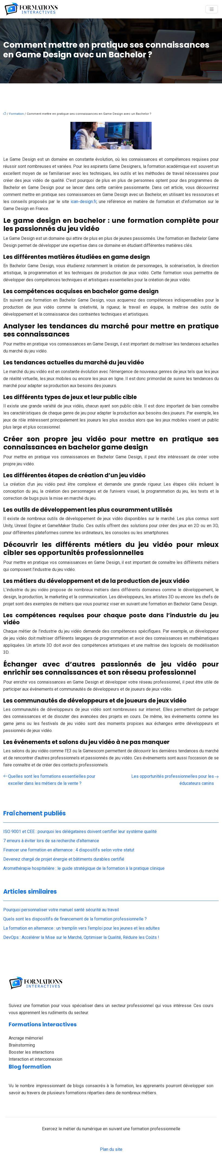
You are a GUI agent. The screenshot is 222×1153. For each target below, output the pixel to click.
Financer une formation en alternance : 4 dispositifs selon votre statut (68, 849)
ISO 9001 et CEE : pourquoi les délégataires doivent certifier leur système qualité (80, 831)
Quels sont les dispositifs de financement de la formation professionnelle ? (75, 919)
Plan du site (111, 1149)
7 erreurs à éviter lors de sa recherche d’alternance (51, 840)
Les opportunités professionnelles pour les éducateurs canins (172, 780)
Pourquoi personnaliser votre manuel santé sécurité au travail (61, 909)
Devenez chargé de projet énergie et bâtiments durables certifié (63, 859)
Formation (16, 114)
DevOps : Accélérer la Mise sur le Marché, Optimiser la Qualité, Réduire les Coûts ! (81, 937)
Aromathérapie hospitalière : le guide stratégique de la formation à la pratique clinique (84, 868)
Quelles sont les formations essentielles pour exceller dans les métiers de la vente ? (51, 780)
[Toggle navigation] (211, 9)
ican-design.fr (83, 201)
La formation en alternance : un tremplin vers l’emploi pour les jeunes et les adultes (81, 928)
